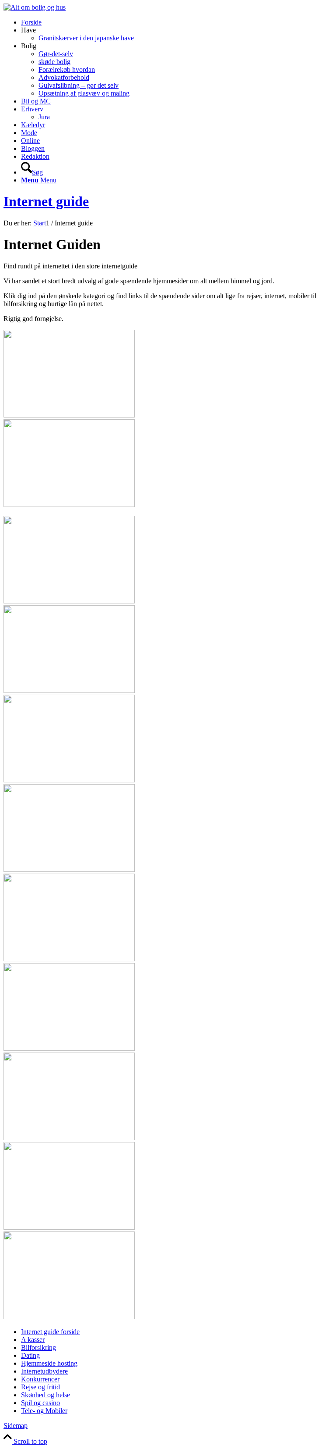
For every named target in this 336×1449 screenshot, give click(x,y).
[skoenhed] (69, 1138)
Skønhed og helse (45, 1395)
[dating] (69, 601)
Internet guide (46, 201)
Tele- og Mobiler (44, 1410)
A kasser (33, 1339)
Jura (44, 117)
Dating (30, 1355)
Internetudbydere (44, 1371)
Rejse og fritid (40, 1387)
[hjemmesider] (69, 690)
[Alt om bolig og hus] (35, 7)
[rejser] (69, 1048)
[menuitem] (176, 22)
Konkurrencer (40, 1379)
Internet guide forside (50, 1331)
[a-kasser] (69, 415)
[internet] (69, 780)
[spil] (69, 1227)
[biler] (69, 504)
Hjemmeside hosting (49, 1363)
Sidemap (16, 1425)
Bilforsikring (38, 1347)
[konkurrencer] (69, 869)
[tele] (69, 1317)
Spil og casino (40, 1402)
